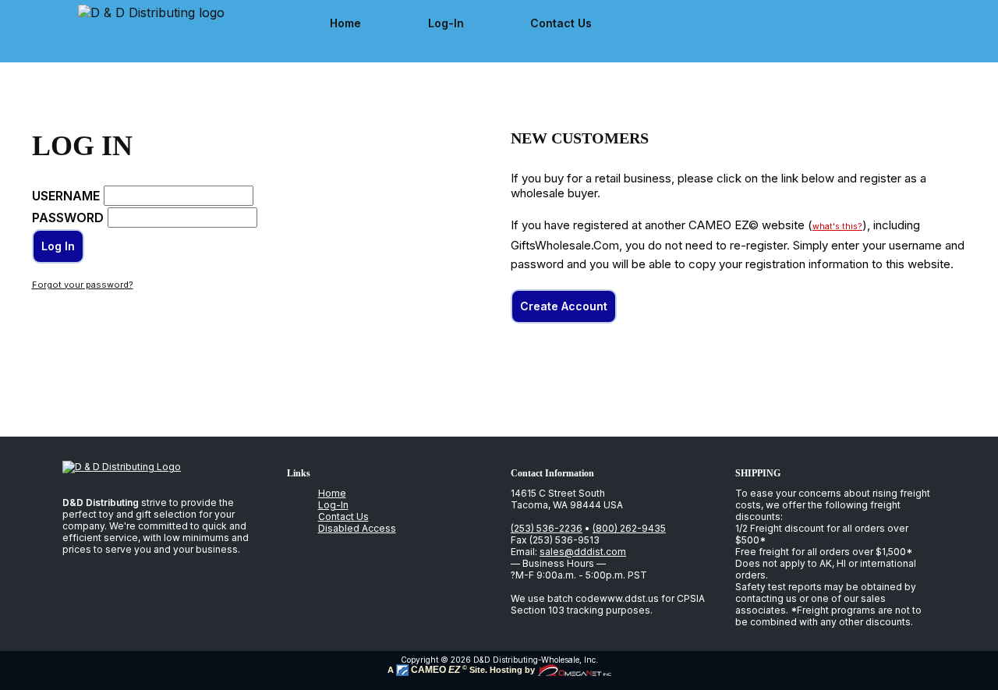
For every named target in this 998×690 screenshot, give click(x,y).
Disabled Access (357, 528)
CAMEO (434, 669)
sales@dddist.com (583, 551)
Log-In (446, 23)
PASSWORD (68, 217)
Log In (58, 246)
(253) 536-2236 (546, 528)
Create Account (563, 306)
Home (345, 23)
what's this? (837, 226)
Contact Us (561, 23)
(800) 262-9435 (629, 528)
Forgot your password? (82, 284)
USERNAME (66, 195)
